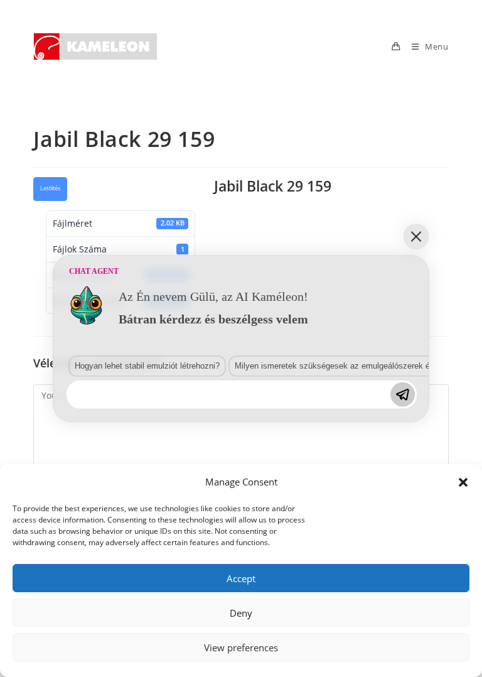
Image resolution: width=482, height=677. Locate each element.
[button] (463, 482)
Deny (241, 613)
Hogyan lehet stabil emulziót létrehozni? (147, 365)
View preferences (241, 647)
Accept (241, 578)
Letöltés (50, 188)
